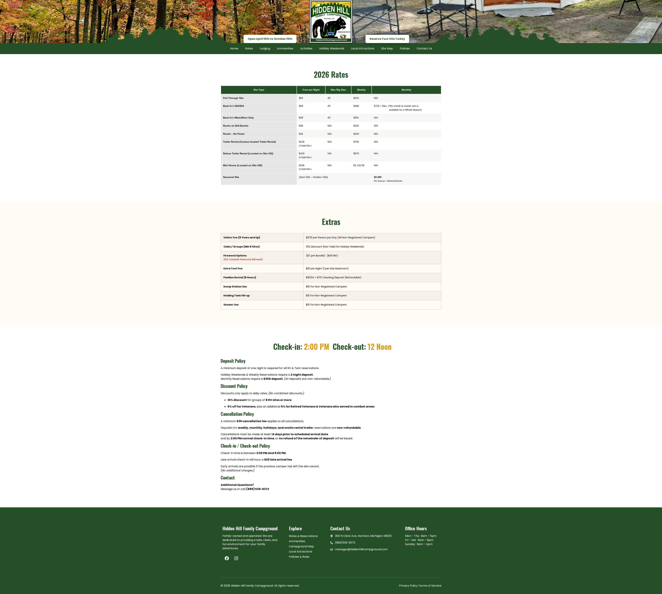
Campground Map (301, 546)
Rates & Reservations (303, 536)
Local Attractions (362, 48)
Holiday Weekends (331, 48)
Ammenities (285, 48)
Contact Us (424, 48)
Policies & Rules (299, 557)
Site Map (387, 48)
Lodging (265, 48)
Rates (249, 48)
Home (234, 48)
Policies (405, 48)
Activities (306, 48)
